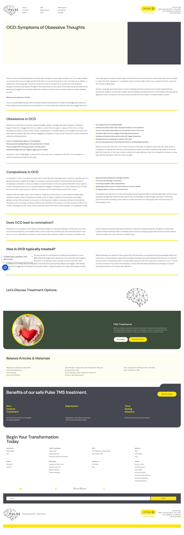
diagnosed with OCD (33, 81)
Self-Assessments (140, 467)
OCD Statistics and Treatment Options (80, 372)
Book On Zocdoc (138, 339)
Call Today (121, 339)
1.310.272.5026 (175, 13)
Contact (25, 10)
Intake (8, 461)
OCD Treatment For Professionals (101, 451)
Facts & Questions (54, 454)
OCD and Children (13, 375)
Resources (95, 461)
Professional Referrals (141, 481)
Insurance (62, 10)
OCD (42, 12)
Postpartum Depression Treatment (58, 456)
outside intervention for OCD (139, 199)
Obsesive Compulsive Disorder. (18, 368)
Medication (62, 8)
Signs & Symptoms (54, 470)
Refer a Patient (10, 451)
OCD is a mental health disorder (17, 103)
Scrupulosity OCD (72, 370)
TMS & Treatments (55, 448)
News (24, 12)
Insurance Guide (139, 464)
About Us (138, 448)
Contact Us (10, 448)
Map (7, 454)
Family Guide (138, 470)
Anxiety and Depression (74, 375)
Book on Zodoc (167, 394)
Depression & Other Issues (56, 464)
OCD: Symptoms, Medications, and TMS (139, 368)
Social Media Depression (141, 478)
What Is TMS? (53, 451)
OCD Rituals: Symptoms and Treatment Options (84, 368)
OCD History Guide (140, 472)
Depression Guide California (142, 475)
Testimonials (138, 454)
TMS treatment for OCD (165, 258)
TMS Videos (95, 464)
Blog (93, 467)
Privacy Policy (41, 514)
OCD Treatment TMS (132, 370)
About (24, 8)
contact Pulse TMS (137, 264)
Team (136, 451)
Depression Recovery (55, 467)
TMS (41, 8)
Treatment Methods (54, 472)
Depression (44, 10)
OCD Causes (11, 372)
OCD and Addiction (14, 370)
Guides (60, 12)
